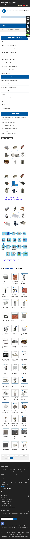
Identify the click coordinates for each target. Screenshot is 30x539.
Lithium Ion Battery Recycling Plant (9, 62)
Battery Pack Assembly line (6, 499)
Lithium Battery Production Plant (8, 87)
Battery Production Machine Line (21, 527)
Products (14, 532)
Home (3, 29)
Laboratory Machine (5, 108)
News (23, 532)
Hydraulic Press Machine (6, 97)
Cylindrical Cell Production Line (7, 503)
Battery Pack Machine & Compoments (9, 80)
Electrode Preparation (6, 73)
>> (23, 455)
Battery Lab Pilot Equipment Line (8, 45)
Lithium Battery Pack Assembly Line (9, 48)
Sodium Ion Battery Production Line (9, 55)
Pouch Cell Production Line (7, 497)
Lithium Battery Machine (6, 83)
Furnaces (3, 94)
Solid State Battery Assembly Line (8, 52)
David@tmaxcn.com (9, 1)
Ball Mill (3, 104)
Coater (2, 101)
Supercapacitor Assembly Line (8, 59)
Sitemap (12, 534)
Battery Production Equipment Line (9, 41)
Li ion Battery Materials (13, 29)
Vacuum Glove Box (5, 90)
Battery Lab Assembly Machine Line (15, 525)
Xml (20, 534)
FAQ (19, 532)
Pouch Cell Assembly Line (6, 505)
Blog (17, 534)
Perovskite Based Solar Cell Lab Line (9, 69)
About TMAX (8, 532)
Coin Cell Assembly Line (6, 501)
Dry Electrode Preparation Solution (9, 66)
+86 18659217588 (11, 4)
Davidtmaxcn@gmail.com (10, 2)
